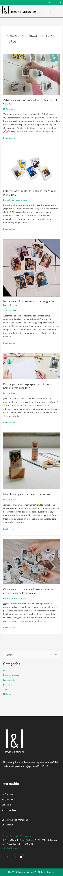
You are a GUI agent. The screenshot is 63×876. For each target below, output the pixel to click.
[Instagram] (55, 2)
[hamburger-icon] (47, 12)
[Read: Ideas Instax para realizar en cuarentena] (31, 460)
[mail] (60, 2)
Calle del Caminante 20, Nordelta (16, 836)
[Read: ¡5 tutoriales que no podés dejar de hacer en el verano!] (31, 74)
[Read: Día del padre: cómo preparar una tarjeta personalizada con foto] (31, 366)
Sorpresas (8, 684)
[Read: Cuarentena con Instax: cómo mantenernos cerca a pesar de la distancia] (31, 561)
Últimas (7, 694)
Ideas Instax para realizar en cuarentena (26, 494)
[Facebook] (49, 2)
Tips (5, 310)
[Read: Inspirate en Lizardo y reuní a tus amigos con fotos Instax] (31, 267)
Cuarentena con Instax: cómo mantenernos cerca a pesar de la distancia (28, 591)
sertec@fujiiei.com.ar (11, 848)
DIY (5, 109)
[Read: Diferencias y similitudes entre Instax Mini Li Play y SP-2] (31, 166)
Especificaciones (11, 199)
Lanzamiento (9, 680)
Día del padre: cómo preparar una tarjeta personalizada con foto (27, 386)
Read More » (9, 137)
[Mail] (21, 857)
